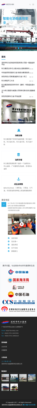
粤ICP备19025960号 (29, 405)
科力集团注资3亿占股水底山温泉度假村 (15, 68)
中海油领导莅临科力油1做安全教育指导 (15, 72)
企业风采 (4, 347)
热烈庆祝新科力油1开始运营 (11, 96)
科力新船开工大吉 (7, 81)
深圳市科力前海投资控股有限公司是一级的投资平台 (18, 64)
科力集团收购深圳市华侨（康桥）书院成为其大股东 (18, 86)
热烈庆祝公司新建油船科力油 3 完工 (14, 76)
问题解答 (4, 350)
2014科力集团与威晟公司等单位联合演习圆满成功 (18, 91)
